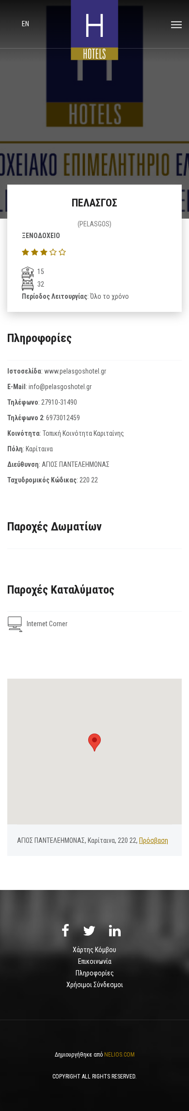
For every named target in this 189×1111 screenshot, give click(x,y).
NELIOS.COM (119, 1054)
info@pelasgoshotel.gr (60, 387)
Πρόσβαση (153, 840)
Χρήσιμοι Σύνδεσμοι (94, 985)
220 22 (88, 480)
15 (40, 271)
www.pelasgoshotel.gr (75, 371)
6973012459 (63, 418)
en (25, 24)
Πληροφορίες (95, 973)
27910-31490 (59, 402)
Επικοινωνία (94, 961)
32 (40, 284)
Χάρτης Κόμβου (94, 950)
